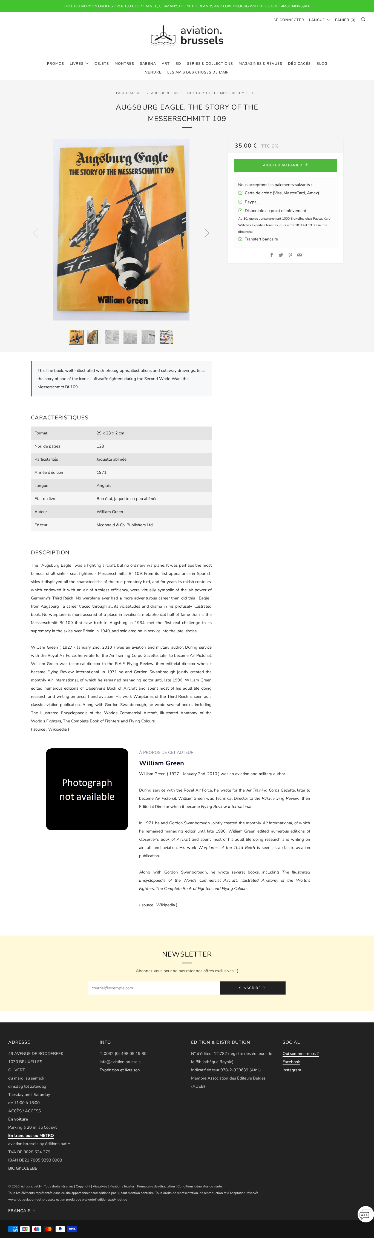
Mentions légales (122, 1186)
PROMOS (55, 63)
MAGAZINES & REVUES (260, 63)
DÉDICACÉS (299, 63)
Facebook (291, 1061)
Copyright (83, 1186)
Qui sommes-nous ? (301, 1053)
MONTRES (124, 63)
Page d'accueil (130, 93)
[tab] (76, 337)
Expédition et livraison (120, 1070)
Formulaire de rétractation (156, 1186)
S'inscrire (250, 988)
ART (166, 63)
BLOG (322, 63)
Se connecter (289, 19)
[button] (366, 1216)
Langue (317, 19)
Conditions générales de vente (199, 1186)
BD (178, 63)
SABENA (148, 63)
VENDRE (153, 72)
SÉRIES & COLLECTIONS (210, 63)
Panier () (345, 19)
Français (19, 1210)
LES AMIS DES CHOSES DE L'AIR (198, 72)
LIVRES (77, 63)
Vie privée (100, 1186)
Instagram (292, 1070)
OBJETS (101, 63)
